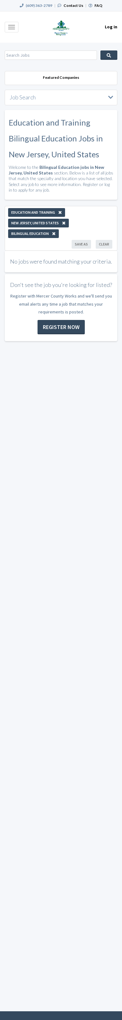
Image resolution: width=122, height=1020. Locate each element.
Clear (104, 244)
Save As (81, 244)
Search (108, 55)
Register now (61, 327)
